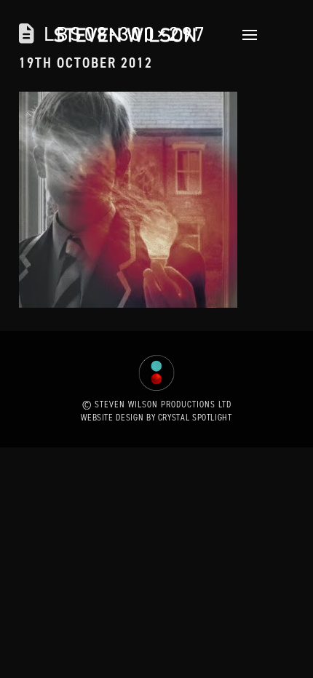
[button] (246, 35)
